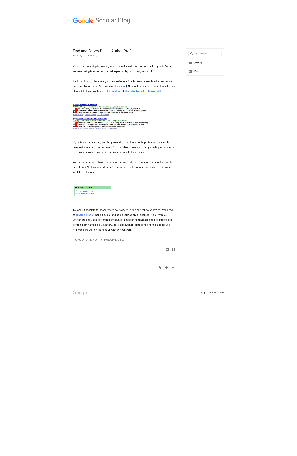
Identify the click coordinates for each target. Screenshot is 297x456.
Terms (221, 293)
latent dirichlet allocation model (142, 91)
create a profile (84, 214)
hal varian (120, 86)
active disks (114, 91)
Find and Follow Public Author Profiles (104, 51)
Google (203, 293)
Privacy (212, 293)
